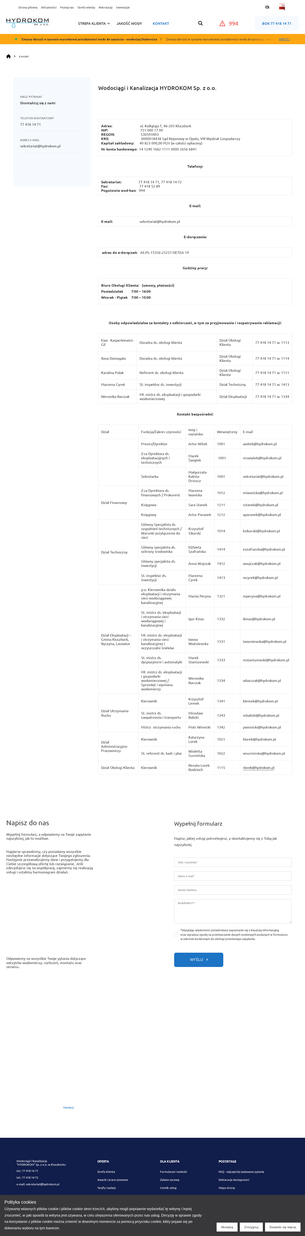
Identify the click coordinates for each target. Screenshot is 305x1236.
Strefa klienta (106, 1171)
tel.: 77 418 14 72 (27, 1177)
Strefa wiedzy (86, 7)
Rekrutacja (106, 7)
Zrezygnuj (251, 1227)
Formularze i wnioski (173, 1171)
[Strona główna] (9, 56)
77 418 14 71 (30, 124)
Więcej (284, 39)
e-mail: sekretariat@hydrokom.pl (38, 1184)
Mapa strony (227, 1188)
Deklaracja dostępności (234, 1180)
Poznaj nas (67, 7)
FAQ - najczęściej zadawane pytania (241, 1171)
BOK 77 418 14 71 (276, 23)
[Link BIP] (282, 7)
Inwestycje (123, 7)
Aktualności (48, 7)
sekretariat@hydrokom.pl (40, 146)
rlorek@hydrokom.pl (258, 767)
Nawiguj (68, 1107)
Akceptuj (227, 1227)
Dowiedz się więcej (282, 1227)
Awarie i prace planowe (112, 1180)
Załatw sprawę (169, 1180)
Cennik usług (168, 1188)
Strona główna (28, 7)
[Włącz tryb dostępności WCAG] (267, 7)
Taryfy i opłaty (106, 1188)
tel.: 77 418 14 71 (27, 1171)
